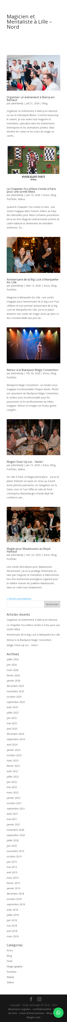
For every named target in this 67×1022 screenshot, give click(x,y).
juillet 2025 (13, 712)
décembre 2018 (15, 893)
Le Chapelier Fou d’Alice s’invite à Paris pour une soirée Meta (31, 190)
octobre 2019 (14, 856)
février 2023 (13, 765)
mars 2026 (13, 670)
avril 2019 (12, 872)
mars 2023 (13, 760)
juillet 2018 (13, 915)
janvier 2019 (13, 888)
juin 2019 (12, 861)
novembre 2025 (15, 691)
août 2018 (12, 909)
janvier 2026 (13, 680)
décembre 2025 (15, 686)
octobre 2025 (14, 696)
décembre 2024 (15, 733)
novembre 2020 (15, 829)
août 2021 (12, 813)
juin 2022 (12, 782)
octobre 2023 (14, 755)
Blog (44, 103)
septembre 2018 (16, 904)
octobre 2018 (14, 899)
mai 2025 (12, 723)
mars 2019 (13, 877)
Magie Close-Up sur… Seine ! (25, 462)
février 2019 (13, 883)
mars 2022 (13, 792)
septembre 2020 (16, 835)
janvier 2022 (13, 797)
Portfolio (11, 199)
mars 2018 (13, 936)
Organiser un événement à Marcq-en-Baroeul (31, 98)
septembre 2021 (16, 808)
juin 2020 (12, 845)
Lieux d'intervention (31, 1013)
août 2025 (12, 707)
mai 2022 (12, 787)
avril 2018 (12, 931)
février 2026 (13, 675)
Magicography (15, 966)
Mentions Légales (19, 1009)
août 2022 (12, 771)
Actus (46, 195)
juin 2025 (12, 718)
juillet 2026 (13, 659)
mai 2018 (12, 925)
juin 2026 (12, 664)
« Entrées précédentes (19, 598)
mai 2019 (12, 867)
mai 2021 (12, 819)
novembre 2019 (15, 851)
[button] (58, 1012)
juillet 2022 (13, 776)
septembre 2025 (16, 702)
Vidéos (21, 199)
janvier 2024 (13, 750)
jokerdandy (17, 103)
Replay (10, 977)
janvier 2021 (13, 824)
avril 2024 (12, 744)
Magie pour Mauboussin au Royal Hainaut (28, 550)
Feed (9, 961)
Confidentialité (42, 1009)
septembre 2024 (16, 739)
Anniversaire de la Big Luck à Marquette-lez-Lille (33, 281)
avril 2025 (12, 728)
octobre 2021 (14, 803)
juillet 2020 (13, 840)
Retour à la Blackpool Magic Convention (32, 370)
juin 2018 (12, 920)
